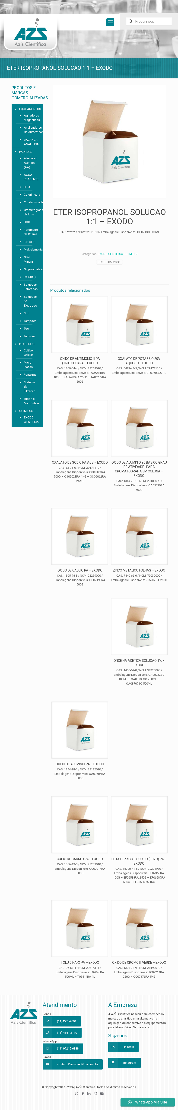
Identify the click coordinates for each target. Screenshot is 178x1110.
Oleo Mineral (29, 259)
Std (26, 313)
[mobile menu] (110, 22)
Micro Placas (28, 365)
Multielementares (31, 249)
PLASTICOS (27, 344)
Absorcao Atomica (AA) (30, 163)
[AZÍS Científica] (30, 35)
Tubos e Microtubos (31, 401)
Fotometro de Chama (31, 232)
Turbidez (29, 336)
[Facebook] (82, 1094)
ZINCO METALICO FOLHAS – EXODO (139, 570)
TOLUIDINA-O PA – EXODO (80, 962)
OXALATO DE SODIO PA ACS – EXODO (80, 462)
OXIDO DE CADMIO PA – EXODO (80, 859)
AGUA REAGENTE (31, 177)
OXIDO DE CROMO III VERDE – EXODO (139, 962)
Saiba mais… (142, 1027)
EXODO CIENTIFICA (110, 254)
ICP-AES (29, 242)
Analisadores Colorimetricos (31, 130)
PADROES (25, 152)
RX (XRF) (30, 277)
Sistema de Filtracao (29, 387)
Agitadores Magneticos (31, 118)
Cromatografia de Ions (31, 212)
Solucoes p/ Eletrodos (30, 301)
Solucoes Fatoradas (31, 287)
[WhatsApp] (76, 1094)
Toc (26, 328)
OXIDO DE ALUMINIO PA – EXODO (80, 764)
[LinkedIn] (89, 1094)
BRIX (27, 187)
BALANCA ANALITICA (31, 142)
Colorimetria (31, 194)
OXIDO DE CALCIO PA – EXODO (79, 570)
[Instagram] (95, 1094)
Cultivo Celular (28, 353)
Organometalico (31, 269)
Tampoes (30, 321)
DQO (27, 222)
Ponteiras (30, 374)
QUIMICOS (131, 254)
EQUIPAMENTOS (30, 109)
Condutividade (31, 202)
